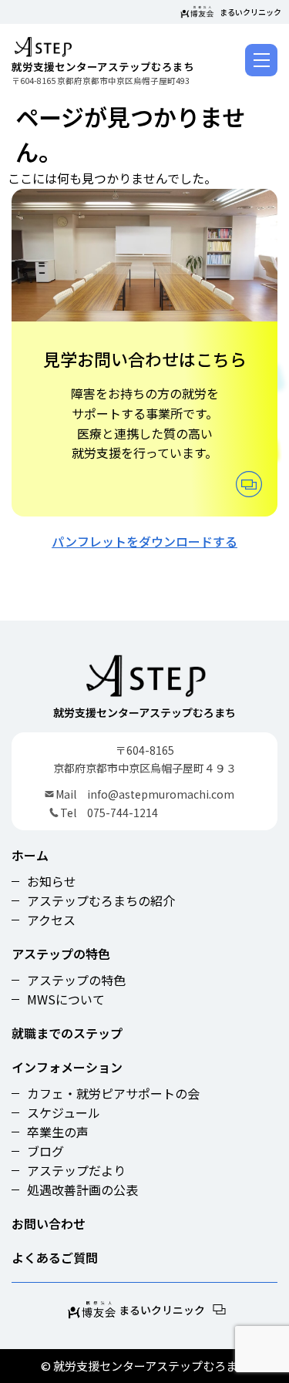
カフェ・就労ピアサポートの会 (113, 1093)
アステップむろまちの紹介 (101, 900)
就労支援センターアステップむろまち (103, 65)
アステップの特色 (61, 953)
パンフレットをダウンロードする (144, 541)
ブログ (45, 1151)
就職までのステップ (67, 1033)
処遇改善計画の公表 (82, 1189)
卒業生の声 (58, 1131)
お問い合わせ (49, 1223)
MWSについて (66, 999)
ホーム (30, 855)
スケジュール (63, 1112)
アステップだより (76, 1170)
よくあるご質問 (55, 1257)
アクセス (51, 919)
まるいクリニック (250, 12)
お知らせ (51, 881)
